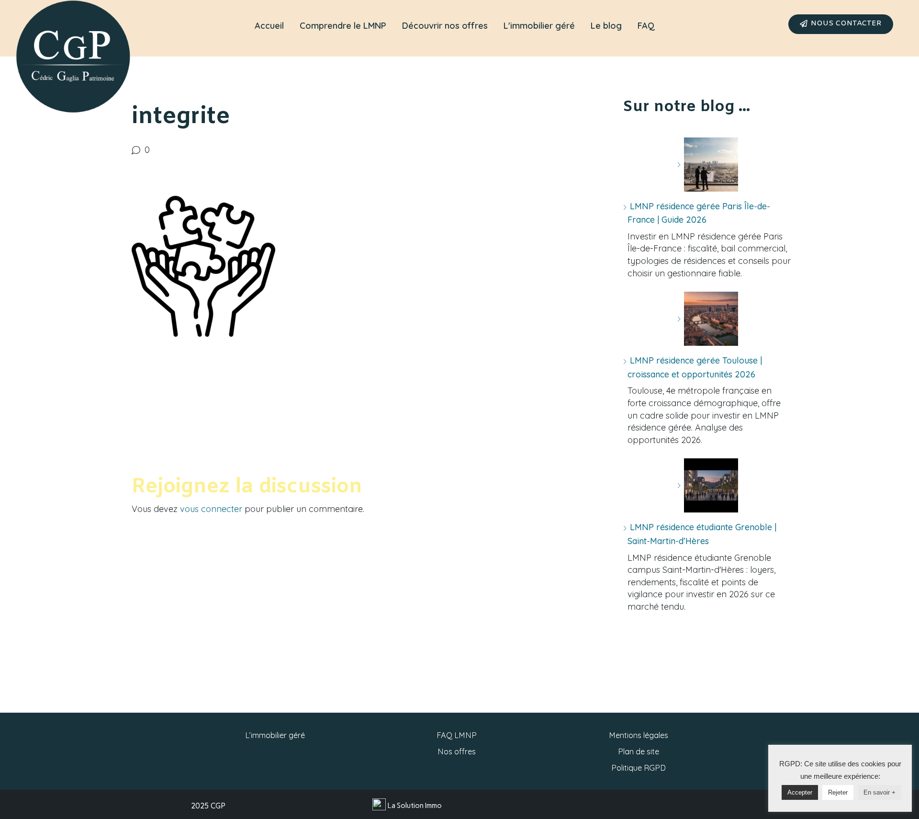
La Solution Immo (415, 805)
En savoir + (879, 792)
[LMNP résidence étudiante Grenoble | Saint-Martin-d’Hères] (707, 485)
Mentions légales (638, 735)
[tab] (269, 26)
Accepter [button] (799, 792)
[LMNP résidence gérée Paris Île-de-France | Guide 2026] (707, 164)
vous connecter (211, 508)
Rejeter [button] (838, 792)
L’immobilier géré (275, 735)
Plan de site (638, 751)
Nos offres (456, 751)
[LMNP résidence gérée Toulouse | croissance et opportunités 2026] (707, 319)
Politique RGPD (638, 768)
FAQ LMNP (457, 735)
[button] (840, 24)
